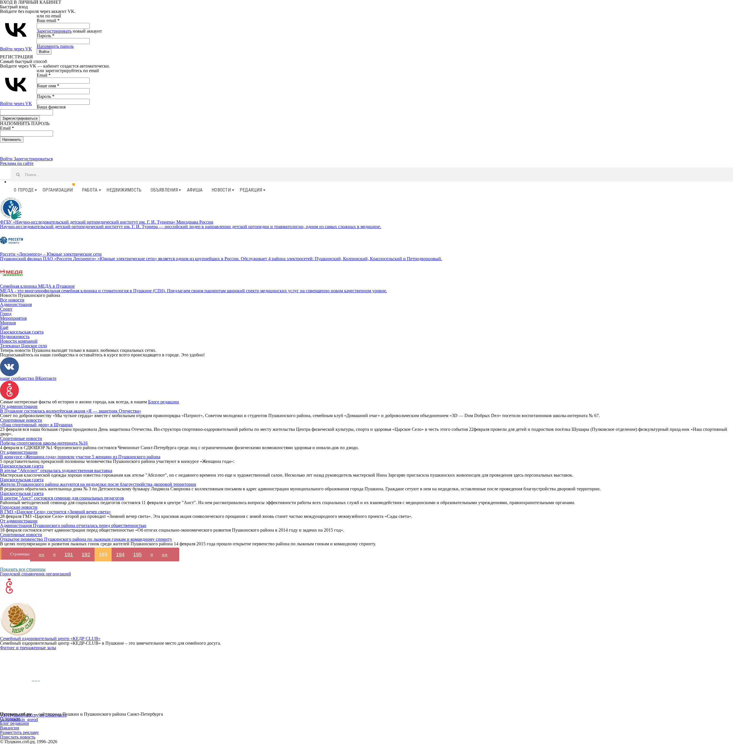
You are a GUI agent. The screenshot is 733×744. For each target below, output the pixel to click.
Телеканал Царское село (23, 345)
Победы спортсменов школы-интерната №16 (44, 443)
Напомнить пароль (55, 46)
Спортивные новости (21, 420)
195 (137, 554)
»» (165, 554)
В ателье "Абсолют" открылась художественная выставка (56, 470)
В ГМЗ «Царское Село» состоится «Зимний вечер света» (55, 511)
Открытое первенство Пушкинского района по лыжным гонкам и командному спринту (86, 539)
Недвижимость (124, 190)
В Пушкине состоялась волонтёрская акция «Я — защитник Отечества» (70, 410)
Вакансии (9, 727)
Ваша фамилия (51, 106)
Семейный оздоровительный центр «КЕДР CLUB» (50, 638)
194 (120, 554)
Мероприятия (13, 318)
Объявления (164, 190)
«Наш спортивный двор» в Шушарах (36, 424)
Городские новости (19, 507)
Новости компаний (19, 341)
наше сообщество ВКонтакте (28, 378)
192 (86, 554)
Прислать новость (17, 737)
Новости (221, 190)
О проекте (10, 718)
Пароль (45, 35)
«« (41, 554)
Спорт (6, 309)
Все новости (12, 299)
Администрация (16, 304)
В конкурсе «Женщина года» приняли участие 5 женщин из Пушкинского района (80, 456)
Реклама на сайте (17, 163)
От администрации (19, 406)
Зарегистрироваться (33, 158)
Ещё (4, 327)
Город (5, 313)
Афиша (194, 190)
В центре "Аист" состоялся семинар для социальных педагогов (62, 498)
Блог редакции (14, 723)
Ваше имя (48, 85)
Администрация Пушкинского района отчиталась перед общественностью (73, 525)
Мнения (8, 322)
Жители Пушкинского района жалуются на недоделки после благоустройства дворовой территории (98, 484)
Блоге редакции (163, 401)
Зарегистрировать (54, 31)
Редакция (251, 190)
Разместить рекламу (19, 732)
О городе (24, 190)
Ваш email (48, 20)
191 (68, 554)
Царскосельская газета (22, 331)
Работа (90, 190)
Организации (58, 190)
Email (44, 75)
